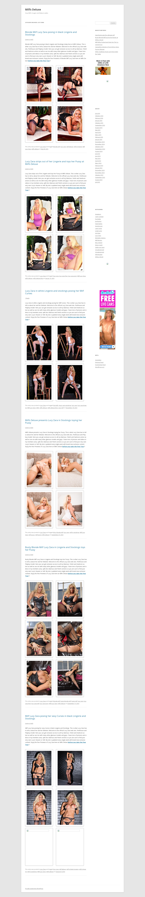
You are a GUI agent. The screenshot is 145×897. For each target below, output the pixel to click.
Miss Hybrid (98, 243)
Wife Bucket (98, 254)
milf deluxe (70, 147)
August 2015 (98, 128)
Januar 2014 (98, 168)
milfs (37, 408)
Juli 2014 (97, 154)
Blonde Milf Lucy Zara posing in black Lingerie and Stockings (51, 33)
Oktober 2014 (99, 147)
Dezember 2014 (100, 142)
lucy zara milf (35, 703)
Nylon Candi (98, 245)
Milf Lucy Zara (81, 276)
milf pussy (32, 535)
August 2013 (98, 180)
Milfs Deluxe (33, 9)
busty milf (74, 701)
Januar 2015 (98, 139)
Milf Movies (98, 240)
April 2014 (98, 161)
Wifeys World (99, 257)
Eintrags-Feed (99, 362)
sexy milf (61, 408)
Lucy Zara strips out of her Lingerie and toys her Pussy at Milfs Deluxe (54, 162)
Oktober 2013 (99, 175)
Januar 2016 (98, 120)
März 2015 (98, 135)
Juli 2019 (97, 113)
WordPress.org (99, 367)
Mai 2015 (97, 130)
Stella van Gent (99, 247)
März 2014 (98, 163)
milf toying (38, 535)
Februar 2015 (99, 137)
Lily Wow (97, 233)
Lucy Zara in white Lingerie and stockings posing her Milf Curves (54, 292)
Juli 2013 (97, 182)
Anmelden (98, 360)
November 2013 (100, 173)
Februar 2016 (99, 118)
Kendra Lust (98, 226)
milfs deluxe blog (38, 278)
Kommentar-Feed (100, 365)
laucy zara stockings (65, 405)
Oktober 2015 (99, 123)
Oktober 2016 (99, 116)
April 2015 (98, 132)
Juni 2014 (97, 156)
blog (54, 532)
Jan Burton (98, 221)
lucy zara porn (72, 276)
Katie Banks (98, 224)
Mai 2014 (97, 158)
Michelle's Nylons (100, 238)
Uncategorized (99, 250)
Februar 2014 (99, 165)
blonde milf (56, 147)
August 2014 (98, 151)
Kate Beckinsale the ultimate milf (105, 35)
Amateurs (98, 214)
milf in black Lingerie (72, 869)
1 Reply (27, 298)
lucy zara (63, 147)
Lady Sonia (98, 228)
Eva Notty (98, 219)
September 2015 (100, 125)
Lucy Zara (43, 147)
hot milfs (55, 405)
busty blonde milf (66, 701)
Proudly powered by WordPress (34, 888)
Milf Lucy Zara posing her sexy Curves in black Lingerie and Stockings (55, 717)
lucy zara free (63, 276)
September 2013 (100, 177)
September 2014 (100, 149)
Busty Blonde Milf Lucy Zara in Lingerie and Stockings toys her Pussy (55, 548)
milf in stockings (74, 532)
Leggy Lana (98, 231)
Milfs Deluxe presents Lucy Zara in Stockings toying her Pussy (53, 421)
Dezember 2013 (100, 170)
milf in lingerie (78, 147)
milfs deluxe (35, 149)
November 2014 (100, 144)
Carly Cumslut (99, 217)
